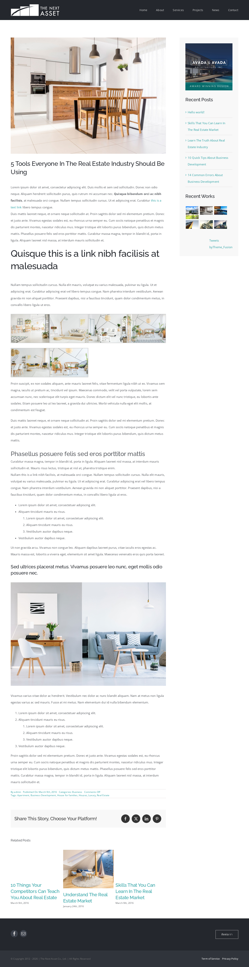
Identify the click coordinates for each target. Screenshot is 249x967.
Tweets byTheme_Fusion (220, 243)
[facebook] (14, 933)
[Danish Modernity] (192, 225)
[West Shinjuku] (206, 225)
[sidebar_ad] (208, 45)
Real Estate (103, 795)
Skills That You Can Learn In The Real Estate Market (135, 891)
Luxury (92, 795)
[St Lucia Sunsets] (220, 211)
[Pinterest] (157, 818)
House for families (67, 795)
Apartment (23, 795)
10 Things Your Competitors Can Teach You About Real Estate (35, 891)
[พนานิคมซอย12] (192, 213)
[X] (136, 818)
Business (77, 792)
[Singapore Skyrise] (206, 211)
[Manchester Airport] (220, 225)
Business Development (43, 795)
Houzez (83, 795)
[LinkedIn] (146, 818)
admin (17, 792)
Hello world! (196, 112)
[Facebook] (125, 818)
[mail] (23, 933)
